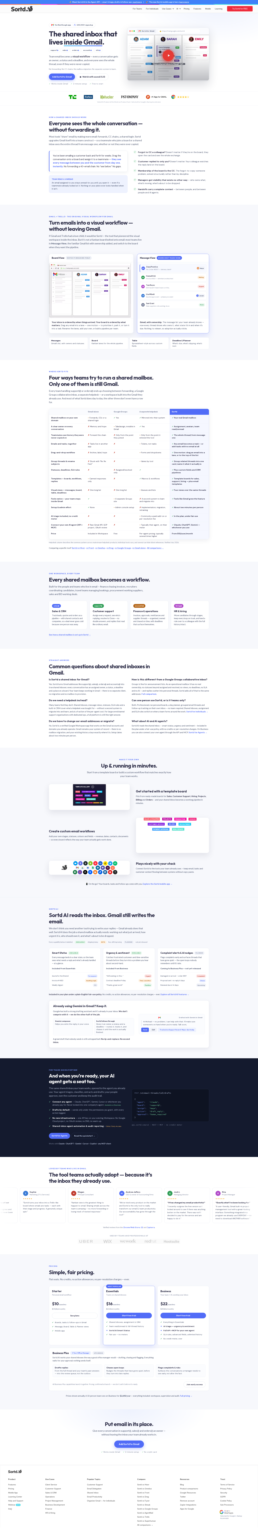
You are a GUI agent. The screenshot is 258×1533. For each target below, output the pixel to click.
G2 (142, 1227)
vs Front (90, 548)
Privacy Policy (226, 1489)
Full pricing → (186, 1396)
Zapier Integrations (188, 1505)
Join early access (194, 1384)
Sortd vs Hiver (78, 548)
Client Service (51, 1485)
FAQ (10, 1509)
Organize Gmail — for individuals (101, 1501)
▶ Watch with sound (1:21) (92, 76)
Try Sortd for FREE (240, 9)
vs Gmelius (100, 548)
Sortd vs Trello (143, 1517)
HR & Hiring (50, 1513)
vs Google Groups (123, 548)
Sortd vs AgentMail (145, 1513)
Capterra (151, 1227)
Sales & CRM (51, 1493)
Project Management (54, 1501)
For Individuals (152, 9)
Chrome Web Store (131, 1227)
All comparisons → (155, 548)
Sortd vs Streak (143, 1505)
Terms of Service (227, 1485)
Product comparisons (189, 1489)
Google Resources (188, 1493)
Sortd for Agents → (198, 732)
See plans (74, 1315)
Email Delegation (94, 1489)
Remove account (187, 1501)
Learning (218, 9)
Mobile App (13, 1493)
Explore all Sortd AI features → (175, 994)
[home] (22, 8)
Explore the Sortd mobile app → (157, 884)
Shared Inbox (92, 1493)
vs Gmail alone (139, 548)
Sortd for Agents (59, 1135)
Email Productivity (94, 1497)
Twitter (183, 1497)
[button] (167, 9)
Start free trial (129, 1315)
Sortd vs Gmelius (144, 1489)
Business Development (55, 1505)
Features (197, 9)
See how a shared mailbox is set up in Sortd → (70, 635)
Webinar (14, 1505)
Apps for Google (187, 1509)
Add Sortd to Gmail (62, 76)
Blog (182, 1485)
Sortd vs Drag (143, 1497)
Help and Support (15, 1501)
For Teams (137, 9)
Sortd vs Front (143, 1493)
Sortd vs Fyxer (143, 1501)
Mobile (208, 9)
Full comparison (148, 694)
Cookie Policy (226, 1501)
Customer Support (53, 1489)
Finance (48, 1509)
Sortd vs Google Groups (147, 1509)
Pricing (186, 9)
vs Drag (110, 548)
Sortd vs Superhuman (146, 1521)
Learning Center (15, 1497)
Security (223, 1493)
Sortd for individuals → (197, 711)
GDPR (223, 1497)
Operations (50, 1497)
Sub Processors (227, 1505)
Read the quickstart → (84, 1135)
